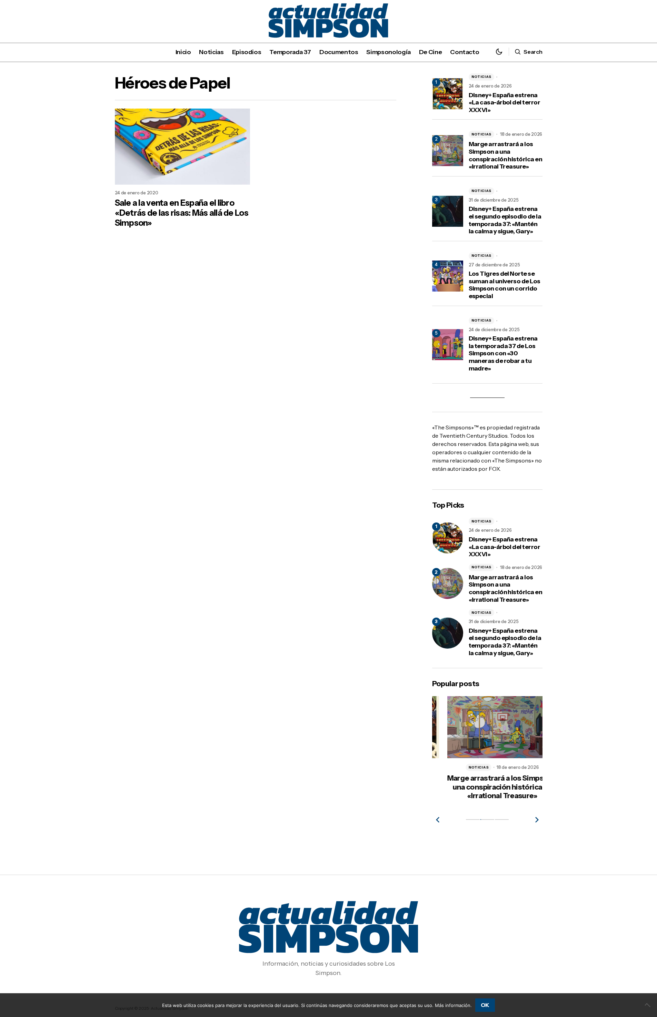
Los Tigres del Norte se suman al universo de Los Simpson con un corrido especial (504, 285)
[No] (648, 1004)
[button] (499, 51)
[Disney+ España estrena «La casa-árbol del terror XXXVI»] (447, 537)
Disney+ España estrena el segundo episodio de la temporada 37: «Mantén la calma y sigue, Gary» (505, 220)
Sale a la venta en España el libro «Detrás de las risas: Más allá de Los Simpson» (181, 213)
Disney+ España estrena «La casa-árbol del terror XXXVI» (504, 103)
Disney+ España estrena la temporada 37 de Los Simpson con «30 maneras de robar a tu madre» (503, 353)
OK (485, 1004)
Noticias (481, 76)
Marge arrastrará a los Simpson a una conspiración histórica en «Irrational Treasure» (505, 155)
